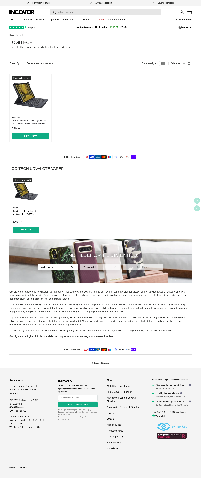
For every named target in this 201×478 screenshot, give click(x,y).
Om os (110, 419)
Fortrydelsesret (115, 430)
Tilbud (100, 19)
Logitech (19, 35)
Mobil (12, 19)
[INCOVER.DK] (21, 12)
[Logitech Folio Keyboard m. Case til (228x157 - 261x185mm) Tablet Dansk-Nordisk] (30, 94)
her (73, 419)
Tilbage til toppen (100, 363)
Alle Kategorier (115, 19)
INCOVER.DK (21, 467)
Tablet (25, 19)
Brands (86, 19)
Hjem (11, 35)
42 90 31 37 (24, 416)
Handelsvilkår (114, 425)
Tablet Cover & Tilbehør (119, 392)
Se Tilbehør (143, 267)
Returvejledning (115, 436)
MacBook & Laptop (46, 19)
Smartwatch (69, 19)
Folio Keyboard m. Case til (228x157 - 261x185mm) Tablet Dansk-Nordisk (29, 122)
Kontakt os (112, 448)
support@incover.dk (27, 386)
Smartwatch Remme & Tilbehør (123, 407)
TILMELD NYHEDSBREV (78, 404)
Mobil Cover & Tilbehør (119, 386)
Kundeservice (184, 19)
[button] (190, 12)
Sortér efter (33, 63)
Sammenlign (149, 63)
